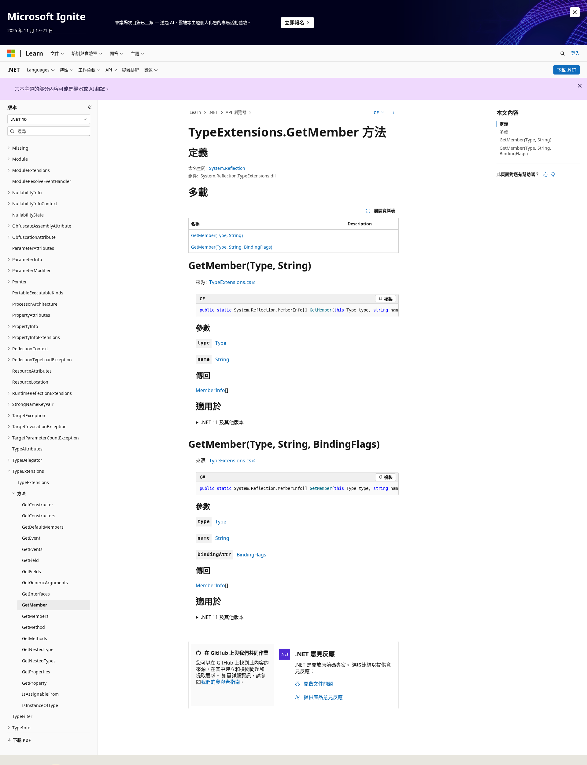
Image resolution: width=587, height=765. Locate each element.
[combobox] (48, 119)
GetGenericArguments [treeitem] (45, 582)
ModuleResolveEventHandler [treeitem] (41, 181)
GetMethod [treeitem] (33, 627)
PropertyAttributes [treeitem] (31, 315)
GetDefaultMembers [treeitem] (43, 527)
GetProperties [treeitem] (36, 672)
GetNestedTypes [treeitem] (39, 661)
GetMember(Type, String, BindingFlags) (231, 247)
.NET (213, 112)
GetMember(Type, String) (217, 235)
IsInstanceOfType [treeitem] (40, 705)
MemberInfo (210, 390)
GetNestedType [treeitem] (38, 649)
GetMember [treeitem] (34, 605)
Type (220, 343)
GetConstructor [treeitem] (37, 505)
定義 (504, 124)
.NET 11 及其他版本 (222, 422)
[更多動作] (393, 113)
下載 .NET (566, 70)
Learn (195, 112)
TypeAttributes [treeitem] (27, 449)
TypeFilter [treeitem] (22, 716)
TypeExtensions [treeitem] (33, 482)
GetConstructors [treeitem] (38, 516)
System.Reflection (227, 168)
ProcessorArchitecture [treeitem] (34, 304)
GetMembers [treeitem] (35, 616)
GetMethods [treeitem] (34, 638)
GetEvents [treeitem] (32, 549)
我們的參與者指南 (220, 682)
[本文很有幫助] (545, 174)
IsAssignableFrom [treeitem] (40, 694)
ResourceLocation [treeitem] (30, 382)
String (222, 359)
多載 (504, 132)
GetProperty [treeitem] (34, 683)
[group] (297, 310)
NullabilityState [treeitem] (28, 215)
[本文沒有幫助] (552, 174)
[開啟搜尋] (562, 53)
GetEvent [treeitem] (31, 538)
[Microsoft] (11, 53)
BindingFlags (251, 554)
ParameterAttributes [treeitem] (33, 248)
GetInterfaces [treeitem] (36, 594)
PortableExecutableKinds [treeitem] (37, 293)
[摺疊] (89, 107)
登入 (575, 53)
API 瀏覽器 (236, 112)
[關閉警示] (575, 12)
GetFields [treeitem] (31, 571)
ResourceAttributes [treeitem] (32, 371)
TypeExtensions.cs (230, 282)
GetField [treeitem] (30, 560)
